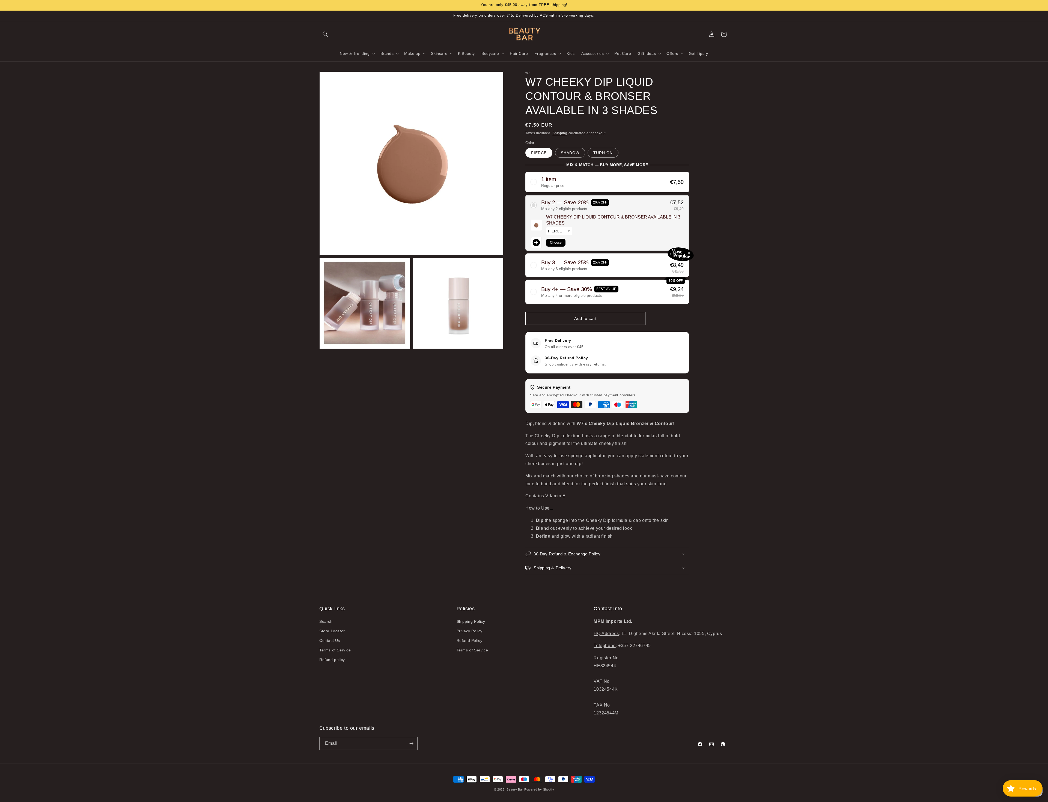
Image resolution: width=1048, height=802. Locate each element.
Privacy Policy (470, 631)
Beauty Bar (515, 789)
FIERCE (539, 153)
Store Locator (332, 631)
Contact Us (329, 640)
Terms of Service (335, 650)
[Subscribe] (411, 743)
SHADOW (570, 153)
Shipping (559, 133)
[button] (325, 34)
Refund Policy (470, 640)
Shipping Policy (471, 621)
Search (326, 621)
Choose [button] (556, 242)
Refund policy (332, 659)
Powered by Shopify (539, 789)
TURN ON (603, 153)
